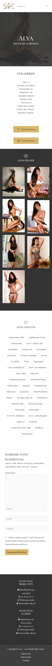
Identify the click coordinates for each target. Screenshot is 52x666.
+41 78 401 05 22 (26, 596)
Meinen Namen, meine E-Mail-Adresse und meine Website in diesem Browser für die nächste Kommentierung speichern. (25, 540)
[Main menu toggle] (46, 6)
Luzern (26, 613)
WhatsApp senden (27, 600)
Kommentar (10, 473)
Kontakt (26, 660)
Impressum (26, 653)
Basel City (26, 584)
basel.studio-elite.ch (26, 603)
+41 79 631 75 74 (27, 626)
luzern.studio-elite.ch (27, 633)
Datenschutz (26, 657)
